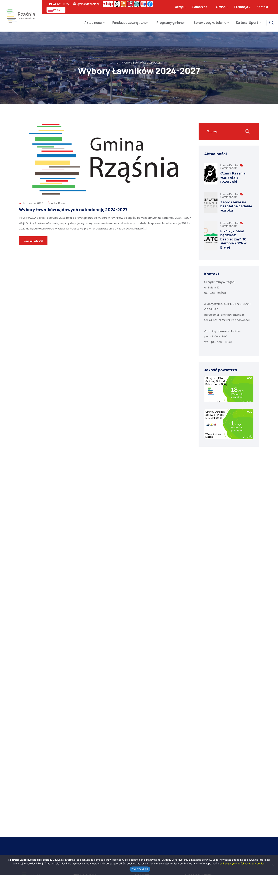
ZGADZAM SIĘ (140, 869)
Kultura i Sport (247, 22)
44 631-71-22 (61, 4)
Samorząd (199, 7)
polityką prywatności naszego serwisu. (242, 863)
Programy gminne (170, 22)
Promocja (241, 7)
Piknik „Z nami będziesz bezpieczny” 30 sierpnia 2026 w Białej (233, 239)
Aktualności (94, 22)
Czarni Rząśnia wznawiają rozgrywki (232, 177)
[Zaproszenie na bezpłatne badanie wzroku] (210, 202)
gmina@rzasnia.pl (88, 4)
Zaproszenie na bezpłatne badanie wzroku (236, 206)
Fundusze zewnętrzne (129, 22)
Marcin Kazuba (229, 165)
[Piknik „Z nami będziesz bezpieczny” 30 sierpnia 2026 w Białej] (210, 235)
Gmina (221, 7)
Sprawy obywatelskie (210, 22)
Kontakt (262, 7)
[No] (273, 865)
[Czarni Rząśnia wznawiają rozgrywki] (210, 173)
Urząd (179, 7)
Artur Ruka (58, 203)
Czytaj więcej (33, 241)
